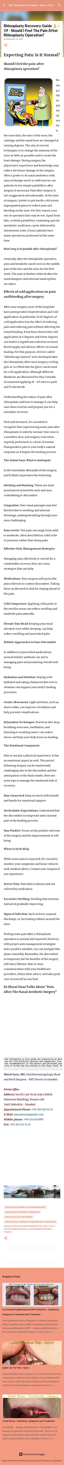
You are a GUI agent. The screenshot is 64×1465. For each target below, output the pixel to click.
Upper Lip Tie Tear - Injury (15, 1367)
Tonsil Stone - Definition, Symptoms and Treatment (28, 1421)
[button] (5, 45)
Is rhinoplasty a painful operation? (22, 1212)
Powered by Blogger (34, 1454)
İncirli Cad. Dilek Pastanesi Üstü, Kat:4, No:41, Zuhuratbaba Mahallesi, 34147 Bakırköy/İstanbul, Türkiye (29, 1229)
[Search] (60, 5)
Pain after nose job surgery (18, 1217)
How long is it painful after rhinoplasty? (25, 1207)
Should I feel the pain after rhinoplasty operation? (30, 1222)
